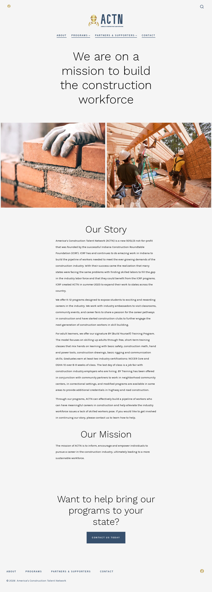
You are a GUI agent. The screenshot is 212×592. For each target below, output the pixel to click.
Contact (148, 35)
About (62, 35)
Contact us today (106, 537)
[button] (53, 165)
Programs (79, 35)
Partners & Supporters (115, 35)
